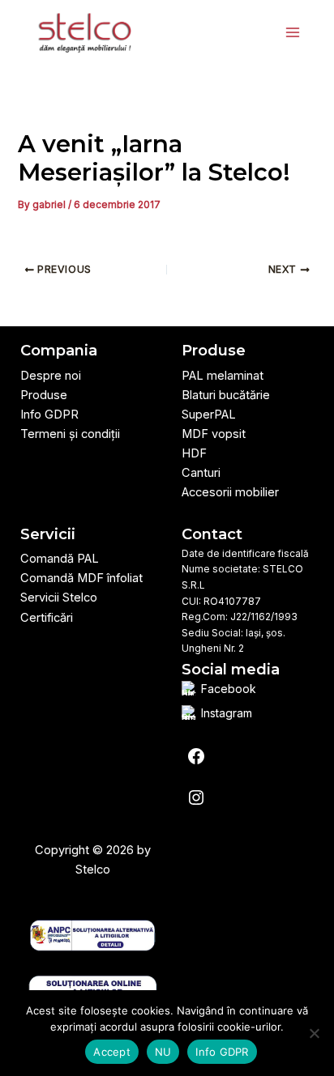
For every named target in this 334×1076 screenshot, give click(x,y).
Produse (43, 395)
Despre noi (50, 375)
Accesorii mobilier (230, 492)
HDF (194, 453)
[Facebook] (196, 756)
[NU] (314, 1033)
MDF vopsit (214, 434)
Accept (112, 1051)
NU (163, 1051)
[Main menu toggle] (293, 32)
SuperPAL (209, 414)
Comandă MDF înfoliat (81, 578)
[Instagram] (196, 797)
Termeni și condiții (70, 434)
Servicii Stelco (58, 597)
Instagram (226, 713)
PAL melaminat (222, 375)
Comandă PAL (59, 558)
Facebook (228, 689)
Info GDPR (49, 414)
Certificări (46, 617)
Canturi (201, 473)
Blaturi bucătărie (226, 395)
